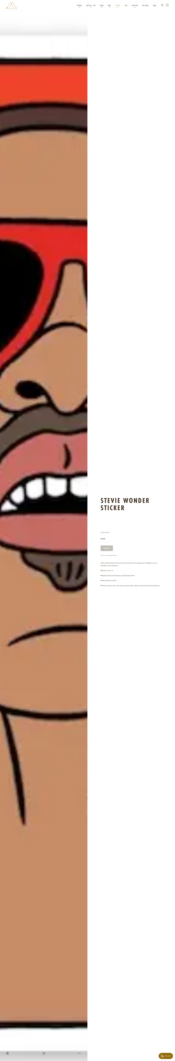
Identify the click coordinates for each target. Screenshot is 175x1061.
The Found (105, 532)
